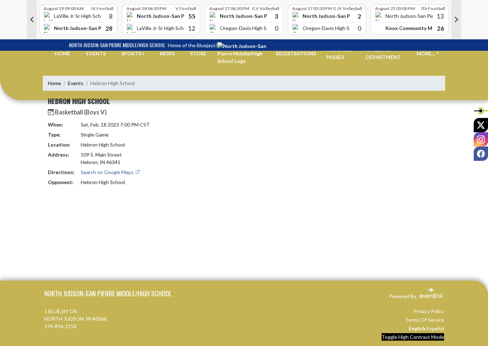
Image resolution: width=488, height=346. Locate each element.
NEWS (167, 53)
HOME (62, 53)
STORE (198, 53)
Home (54, 83)
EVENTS (96, 53)
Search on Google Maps (108, 172)
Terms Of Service (424, 320)
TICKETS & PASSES (339, 53)
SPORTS (131, 53)
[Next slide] (456, 19)
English (417, 328)
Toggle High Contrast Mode (413, 337)
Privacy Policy (429, 311)
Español (435, 328)
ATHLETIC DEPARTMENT (383, 53)
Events (76, 83)
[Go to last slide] (32, 19)
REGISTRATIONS (296, 53)
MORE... (426, 53)
